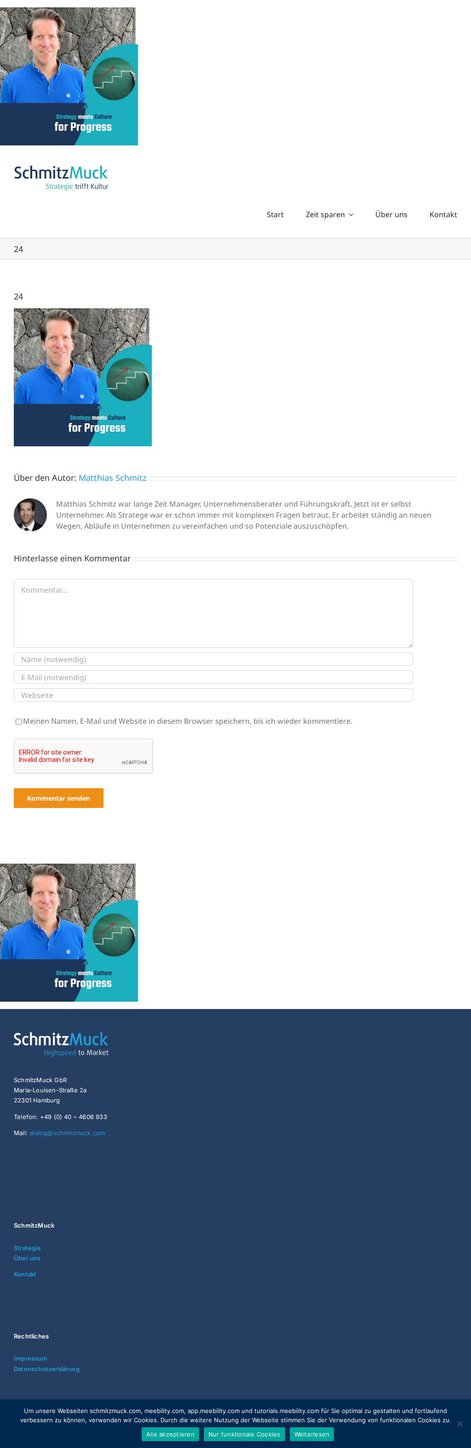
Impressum (30, 1358)
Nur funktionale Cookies (244, 1434)
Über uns (27, 1258)
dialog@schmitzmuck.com (67, 1132)
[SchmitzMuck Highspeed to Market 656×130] (83, 1036)
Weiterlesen (312, 1434)
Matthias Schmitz (112, 477)
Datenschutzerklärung (47, 1369)
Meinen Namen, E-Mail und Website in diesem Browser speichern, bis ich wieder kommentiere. (187, 721)
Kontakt (25, 1274)
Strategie (27, 1248)
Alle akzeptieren (170, 1434)
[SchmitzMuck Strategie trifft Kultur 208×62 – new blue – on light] (61, 166)
